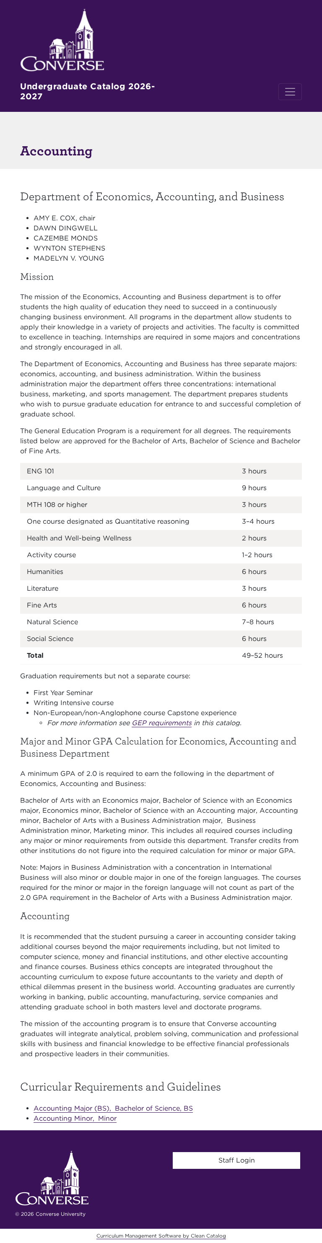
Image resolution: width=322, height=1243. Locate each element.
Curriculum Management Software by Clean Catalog (161, 1236)
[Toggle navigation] (290, 91)
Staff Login (236, 1160)
